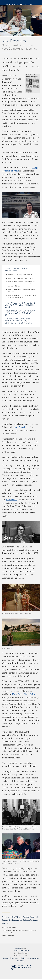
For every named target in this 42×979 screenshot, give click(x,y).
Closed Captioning (33, 958)
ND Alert (22, 958)
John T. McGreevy (22, 427)
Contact (5, 958)
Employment (14, 958)
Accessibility (21, 961)
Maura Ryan (11, 499)
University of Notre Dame (21, 2)
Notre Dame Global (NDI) (23, 694)
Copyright (18, 948)
